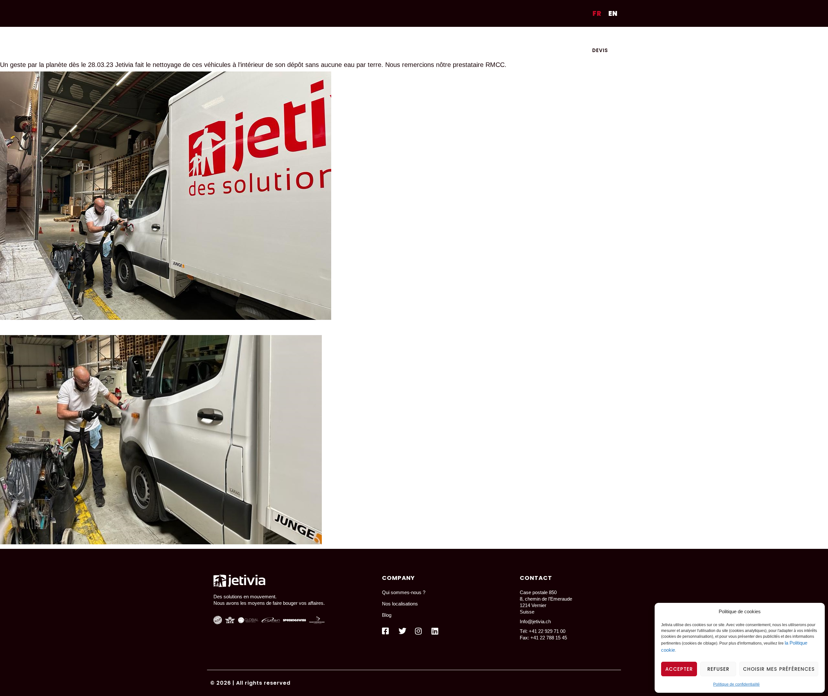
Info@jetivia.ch (535, 621)
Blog (545, 36)
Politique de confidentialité (736, 684)
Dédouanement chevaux (438, 36)
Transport (291, 36)
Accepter (679, 669)
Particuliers (376, 36)
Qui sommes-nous (587, 36)
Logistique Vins (506, 36)
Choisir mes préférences (779, 669)
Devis (600, 50)
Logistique (332, 36)
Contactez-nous (551, 50)
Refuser (718, 669)
